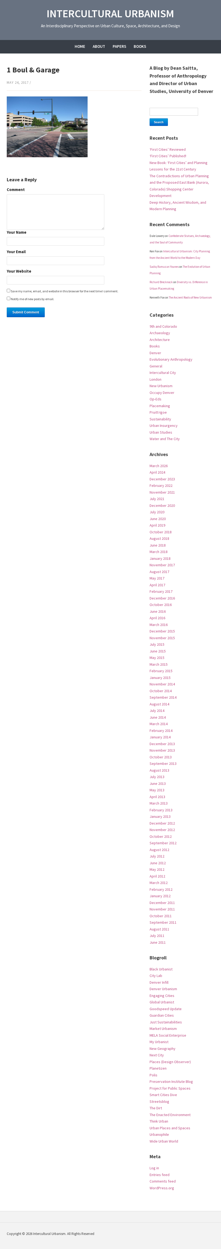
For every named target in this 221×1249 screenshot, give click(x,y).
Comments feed (163, 1181)
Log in (154, 1168)
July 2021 (157, 498)
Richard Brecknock (161, 282)
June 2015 (158, 651)
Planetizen (158, 1068)
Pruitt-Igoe (158, 412)
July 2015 (157, 644)
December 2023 (162, 479)
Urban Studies (161, 432)
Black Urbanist (161, 969)
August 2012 (159, 849)
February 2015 (161, 670)
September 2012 (163, 843)
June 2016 (158, 611)
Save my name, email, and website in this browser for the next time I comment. (64, 291)
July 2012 (157, 856)
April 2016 (157, 617)
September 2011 (163, 922)
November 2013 (162, 750)
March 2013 (159, 803)
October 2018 (161, 532)
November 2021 (162, 492)
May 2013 (157, 790)
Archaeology (160, 332)
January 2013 (160, 816)
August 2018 (159, 538)
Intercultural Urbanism (110, 13)
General (156, 366)
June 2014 (158, 717)
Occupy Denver (162, 392)
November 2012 (162, 829)
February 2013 (161, 810)
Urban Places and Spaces (170, 1128)
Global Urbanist (162, 1002)
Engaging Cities (162, 995)
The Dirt (156, 1108)
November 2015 (162, 637)
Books (140, 46)
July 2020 (157, 512)
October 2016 (161, 604)
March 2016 (159, 624)
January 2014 (160, 737)
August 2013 (159, 770)
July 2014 (157, 710)
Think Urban (159, 1121)
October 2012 (161, 836)
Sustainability (160, 419)
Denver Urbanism (163, 988)
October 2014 (161, 690)
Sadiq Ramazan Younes (164, 267)
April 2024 (157, 472)
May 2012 (157, 869)
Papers (119, 46)
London (155, 379)
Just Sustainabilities (166, 1022)
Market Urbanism (163, 1028)
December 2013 (162, 743)
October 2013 (161, 757)
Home (80, 46)
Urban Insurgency (164, 425)
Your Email (16, 252)
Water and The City (165, 438)
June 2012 (158, 862)
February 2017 (161, 591)
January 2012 (160, 895)
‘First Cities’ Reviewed (168, 149)
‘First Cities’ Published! (168, 155)
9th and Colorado (163, 326)
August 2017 (159, 571)
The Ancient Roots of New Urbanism (190, 297)
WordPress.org (162, 1188)
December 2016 (162, 598)
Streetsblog (159, 1101)
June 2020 (158, 518)
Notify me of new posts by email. (32, 299)
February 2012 (161, 889)
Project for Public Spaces (170, 1088)
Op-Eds (155, 399)
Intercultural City (163, 372)
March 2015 (159, 664)
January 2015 (160, 677)
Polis (153, 1075)
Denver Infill (159, 982)
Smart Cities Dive (163, 1094)
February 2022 (161, 485)
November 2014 (162, 684)
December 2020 (162, 505)
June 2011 (158, 942)
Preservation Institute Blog (171, 1081)
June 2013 (158, 783)
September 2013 (163, 763)
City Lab (156, 975)
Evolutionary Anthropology (171, 359)
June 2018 (158, 545)
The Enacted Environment (170, 1114)
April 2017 (157, 584)
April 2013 (157, 796)
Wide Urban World (164, 1141)
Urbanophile (159, 1134)
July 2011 (157, 935)
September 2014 (163, 697)
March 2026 (159, 465)
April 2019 (157, 525)
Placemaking (160, 405)
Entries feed (160, 1174)
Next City (157, 1055)
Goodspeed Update (166, 1008)
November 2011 (162, 909)
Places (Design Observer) (170, 1061)
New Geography (162, 1048)
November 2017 (162, 564)
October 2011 (161, 915)
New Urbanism (161, 385)
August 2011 (159, 929)
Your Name (16, 232)
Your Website (19, 271)
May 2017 (157, 578)
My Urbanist (159, 1041)
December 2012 (162, 823)
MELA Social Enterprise (168, 1035)
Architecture (160, 339)
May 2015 (157, 657)
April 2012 (157, 876)
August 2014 (159, 704)
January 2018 (160, 558)
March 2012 (159, 882)
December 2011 (162, 902)
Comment (16, 189)
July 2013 (157, 776)
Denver (155, 352)
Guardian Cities (162, 1015)
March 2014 (159, 723)
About (99, 46)
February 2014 (161, 730)
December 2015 (162, 631)
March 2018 (159, 551)
